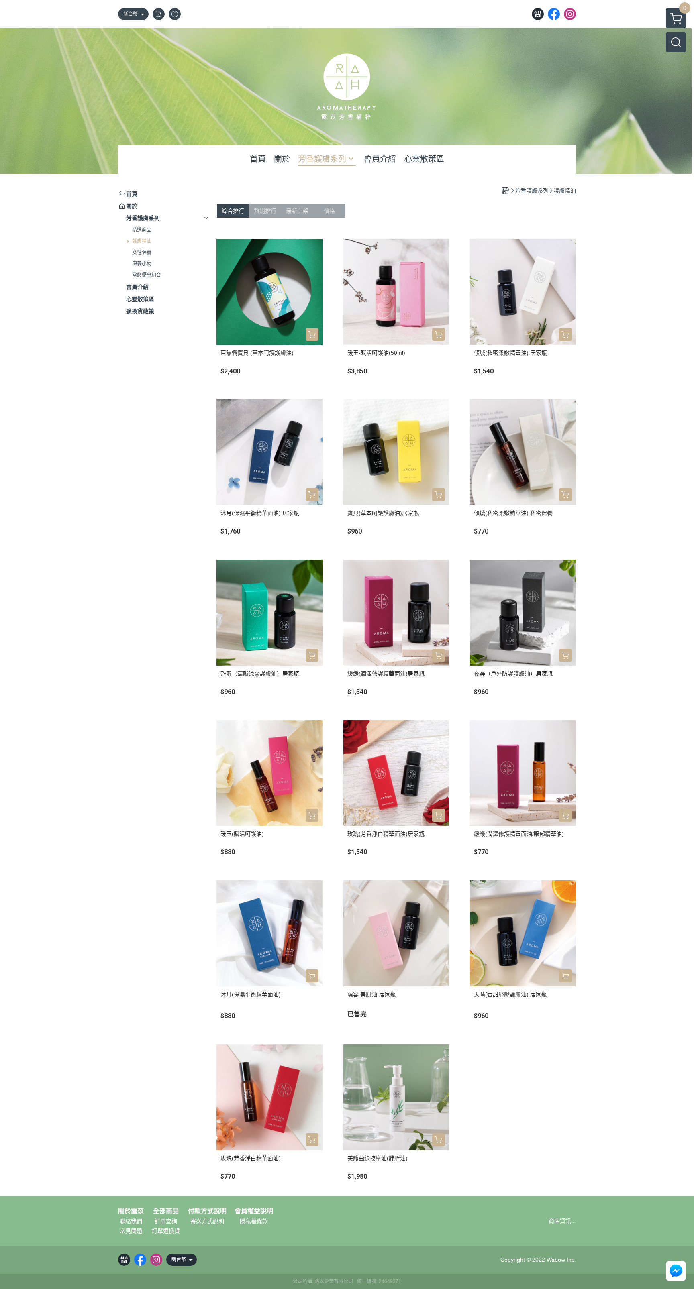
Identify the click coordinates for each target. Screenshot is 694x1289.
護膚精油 (141, 241)
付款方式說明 (207, 1211)
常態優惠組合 (146, 275)
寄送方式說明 (207, 1221)
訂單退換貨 (166, 1231)
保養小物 (141, 264)
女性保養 (141, 252)
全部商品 (166, 1211)
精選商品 (141, 230)
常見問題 (131, 1231)
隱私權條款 (254, 1221)
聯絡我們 (131, 1221)
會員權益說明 (254, 1211)
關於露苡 (131, 1211)
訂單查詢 (166, 1221)
